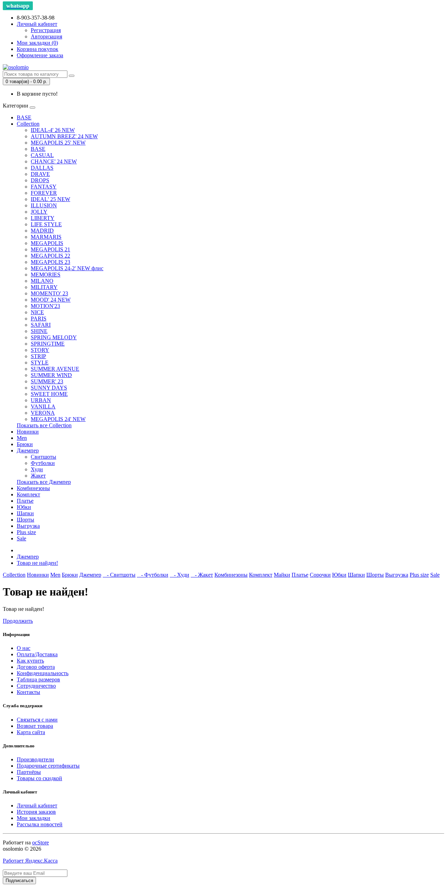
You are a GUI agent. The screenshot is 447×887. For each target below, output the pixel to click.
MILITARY (44, 287)
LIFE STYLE (46, 224)
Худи (37, 469)
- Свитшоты (119, 575)
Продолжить (18, 621)
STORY (40, 350)
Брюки (25, 444)
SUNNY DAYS (49, 388)
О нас (23, 648)
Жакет (38, 476)
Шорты (25, 520)
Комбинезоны (33, 488)
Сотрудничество (36, 686)
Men (22, 438)
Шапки (25, 513)
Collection (28, 124)
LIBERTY (42, 218)
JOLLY (39, 212)
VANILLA (43, 406)
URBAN (41, 400)
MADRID (42, 231)
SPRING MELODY (54, 337)
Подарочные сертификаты (48, 766)
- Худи (179, 575)
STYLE (40, 362)
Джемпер (28, 450)
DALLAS (42, 168)
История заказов (36, 812)
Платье (25, 501)
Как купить (30, 661)
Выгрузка (28, 526)
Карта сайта (31, 732)
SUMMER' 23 (47, 381)
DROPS (40, 180)
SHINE (39, 331)
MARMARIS (46, 237)
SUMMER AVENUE (55, 369)
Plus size (26, 532)
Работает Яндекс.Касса (30, 861)
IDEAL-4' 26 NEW (53, 130)
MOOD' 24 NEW (51, 300)
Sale (21, 538)
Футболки (43, 463)
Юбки (24, 507)
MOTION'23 (45, 306)
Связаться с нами (37, 720)
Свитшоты (43, 457)
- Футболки (152, 575)
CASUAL (42, 155)
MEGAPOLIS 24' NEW (58, 419)
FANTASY (44, 187)
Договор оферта (36, 667)
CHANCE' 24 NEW (54, 161)
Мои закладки (33, 818)
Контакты (28, 692)
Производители (35, 759)
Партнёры (29, 772)
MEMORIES (45, 275)
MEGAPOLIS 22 (50, 256)
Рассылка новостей (40, 824)
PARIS (38, 318)
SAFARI (41, 325)
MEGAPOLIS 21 (50, 249)
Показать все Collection (44, 425)
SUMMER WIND (51, 375)
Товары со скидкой (39, 778)
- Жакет (202, 575)
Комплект (28, 494)
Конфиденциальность (42, 673)
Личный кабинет (37, 805)
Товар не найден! (37, 563)
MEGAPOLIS (47, 243)
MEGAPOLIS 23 (50, 262)
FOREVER (44, 193)
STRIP (38, 356)
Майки (282, 575)
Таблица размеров (38, 679)
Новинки (28, 432)
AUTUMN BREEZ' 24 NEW (64, 136)
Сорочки (320, 575)
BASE (24, 117)
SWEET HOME (49, 394)
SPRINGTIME (48, 344)
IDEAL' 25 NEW (50, 199)
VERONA (43, 413)
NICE (37, 312)
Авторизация (46, 36)
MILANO (42, 281)
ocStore (40, 842)
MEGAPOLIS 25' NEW (58, 143)
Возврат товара (35, 726)
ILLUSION (44, 205)
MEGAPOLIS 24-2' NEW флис (67, 268)
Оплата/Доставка (37, 654)
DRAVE (40, 174)
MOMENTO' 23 (49, 293)
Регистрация (46, 30)
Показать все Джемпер (44, 482)
